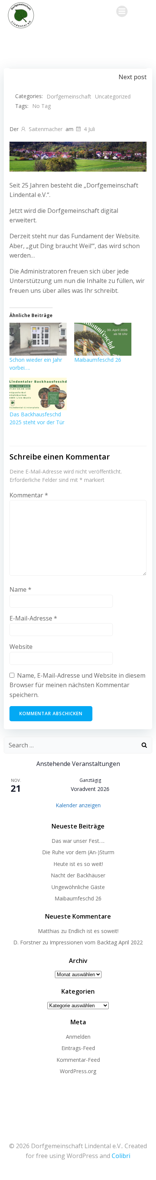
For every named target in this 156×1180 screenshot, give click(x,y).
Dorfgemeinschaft (69, 96)
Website (21, 646)
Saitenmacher (45, 129)
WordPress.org (78, 1071)
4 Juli (89, 129)
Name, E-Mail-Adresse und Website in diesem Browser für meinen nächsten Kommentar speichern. (77, 685)
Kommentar (28, 495)
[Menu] (122, 11)
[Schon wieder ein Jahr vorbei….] (38, 339)
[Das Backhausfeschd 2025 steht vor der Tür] (38, 394)
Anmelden (78, 1036)
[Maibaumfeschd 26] (102, 339)
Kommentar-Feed (78, 1059)
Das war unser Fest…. (78, 840)
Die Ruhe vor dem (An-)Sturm (78, 852)
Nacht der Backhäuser (78, 875)
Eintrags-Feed (78, 1048)
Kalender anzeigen (78, 805)
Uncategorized (113, 96)
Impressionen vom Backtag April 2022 (96, 942)
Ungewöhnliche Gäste (78, 887)
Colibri (121, 1156)
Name (20, 589)
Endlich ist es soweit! (93, 931)
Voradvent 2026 (90, 788)
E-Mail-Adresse (33, 618)
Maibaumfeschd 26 (97, 359)
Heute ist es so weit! (78, 863)
